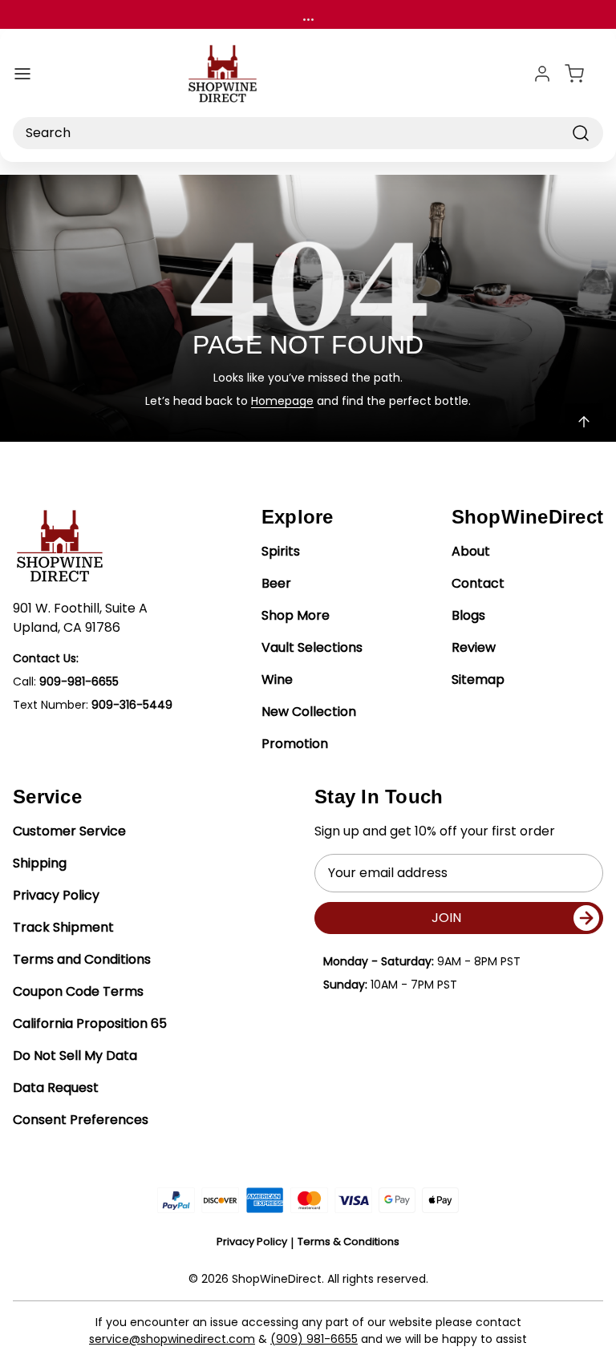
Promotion (294, 743)
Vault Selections (312, 647)
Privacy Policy (56, 895)
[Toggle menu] (22, 73)
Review (474, 647)
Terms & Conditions (348, 1241)
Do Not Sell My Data (75, 1055)
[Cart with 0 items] (584, 73)
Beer (276, 583)
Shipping (40, 863)
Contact (478, 583)
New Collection (308, 711)
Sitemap (478, 679)
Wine (277, 679)
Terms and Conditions (82, 959)
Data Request (56, 1087)
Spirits (280, 551)
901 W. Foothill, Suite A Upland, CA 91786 (80, 618)
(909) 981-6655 (314, 1339)
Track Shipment (63, 927)
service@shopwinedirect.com (172, 1339)
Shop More (295, 615)
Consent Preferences (80, 1119)
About (471, 551)
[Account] (542, 73)
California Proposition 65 (90, 1023)
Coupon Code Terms (78, 991)
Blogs (468, 615)
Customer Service (69, 831)
